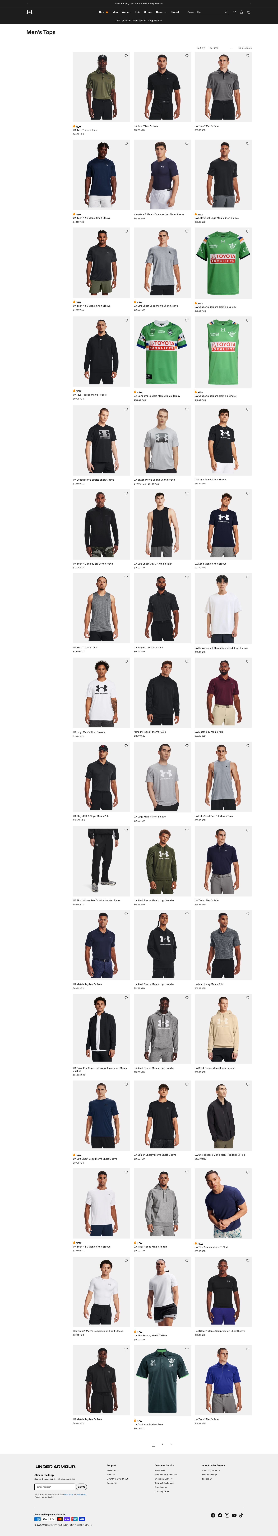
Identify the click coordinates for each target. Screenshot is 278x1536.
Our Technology (209, 1474)
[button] (248, 12)
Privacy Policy (81, 1494)
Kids (137, 12)
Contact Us (112, 1483)
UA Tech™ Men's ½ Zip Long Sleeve (93, 563)
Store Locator (161, 1487)
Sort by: (201, 47)
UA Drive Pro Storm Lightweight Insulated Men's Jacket (100, 1069)
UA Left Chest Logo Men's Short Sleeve (217, 218)
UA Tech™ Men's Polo (85, 130)
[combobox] (207, 11)
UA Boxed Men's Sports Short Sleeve (93, 479)
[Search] (226, 12)
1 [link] (153, 1444)
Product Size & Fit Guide (166, 1474)
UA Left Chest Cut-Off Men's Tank (153, 563)
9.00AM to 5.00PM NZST (118, 1479)
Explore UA (207, 1479)
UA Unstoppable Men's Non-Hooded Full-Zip (220, 1154)
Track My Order (162, 1491)
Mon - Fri (111, 1474)
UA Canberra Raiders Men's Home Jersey (157, 395)
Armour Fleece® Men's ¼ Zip (150, 731)
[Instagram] (227, 1515)
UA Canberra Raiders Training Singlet (215, 395)
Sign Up (81, 1487)
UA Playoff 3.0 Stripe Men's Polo (91, 816)
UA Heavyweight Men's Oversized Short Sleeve (221, 648)
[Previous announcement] (27, 3)
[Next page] (171, 1444)
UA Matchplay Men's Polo (209, 731)
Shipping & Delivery (163, 1479)
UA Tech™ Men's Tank (85, 647)
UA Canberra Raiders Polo (148, 1424)
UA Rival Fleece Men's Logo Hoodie (154, 900)
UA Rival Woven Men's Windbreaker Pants (96, 900)
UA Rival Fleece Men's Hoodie (90, 394)
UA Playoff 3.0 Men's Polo (148, 647)
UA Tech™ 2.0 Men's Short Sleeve (92, 218)
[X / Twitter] (213, 1515)
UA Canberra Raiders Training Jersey (215, 307)
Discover (161, 12)
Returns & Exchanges (164, 1483)
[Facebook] (220, 1515)
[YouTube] (234, 1515)
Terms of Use (68, 1494)
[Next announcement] (250, 3)
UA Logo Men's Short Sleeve (211, 479)
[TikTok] (241, 1515)
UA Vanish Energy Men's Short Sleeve (155, 1154)
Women (126, 12)
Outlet (175, 12)
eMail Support (113, 1470)
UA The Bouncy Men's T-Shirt (211, 1247)
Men (115, 12)
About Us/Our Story (211, 1470)
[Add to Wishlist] (126, 56)
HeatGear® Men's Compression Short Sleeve (159, 214)
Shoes (148, 12)
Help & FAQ (160, 1470)
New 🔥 (104, 12)
